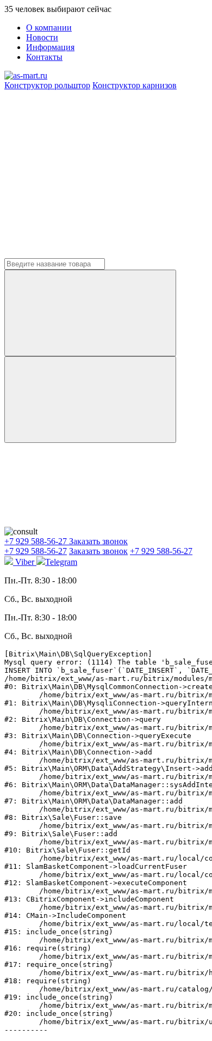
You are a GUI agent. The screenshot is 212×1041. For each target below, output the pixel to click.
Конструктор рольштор (47, 85)
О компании (49, 27)
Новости (42, 37)
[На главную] (25, 75)
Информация (50, 47)
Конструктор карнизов (134, 85)
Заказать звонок (98, 541)
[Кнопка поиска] (90, 399)
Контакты (44, 57)
